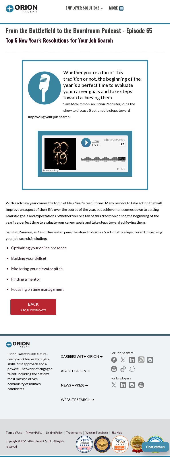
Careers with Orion (82, 356)
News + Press (74, 385)
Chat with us (155, 447)
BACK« (33, 307)
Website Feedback (96, 432)
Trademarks (74, 432)
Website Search (77, 399)
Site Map (117, 432)
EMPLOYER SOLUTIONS (84, 8)
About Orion (75, 371)
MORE (114, 8)
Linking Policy (54, 432)
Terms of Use (14, 432)
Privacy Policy (34, 432)
